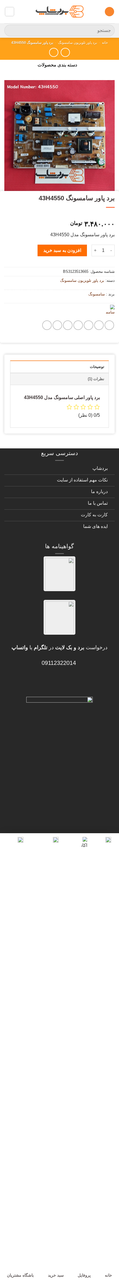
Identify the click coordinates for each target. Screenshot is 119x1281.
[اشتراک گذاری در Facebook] (99, 325)
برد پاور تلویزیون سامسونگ (77, 43)
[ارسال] (11, 30)
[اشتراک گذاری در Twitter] (88, 325)
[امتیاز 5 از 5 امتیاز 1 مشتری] (59, 214)
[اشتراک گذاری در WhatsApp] (109, 325)
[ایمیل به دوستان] (78, 325)
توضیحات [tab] (97, 367)
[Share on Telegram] (47, 325)
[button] (109, 12)
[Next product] (65, 52)
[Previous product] (53, 52)
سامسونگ (96, 294)
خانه (105, 43)
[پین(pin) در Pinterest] (67, 325)
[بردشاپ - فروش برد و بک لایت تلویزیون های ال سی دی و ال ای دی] (59, 11)
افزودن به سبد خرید (62, 250)
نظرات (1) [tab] (96, 379)
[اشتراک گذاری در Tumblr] (57, 325)
